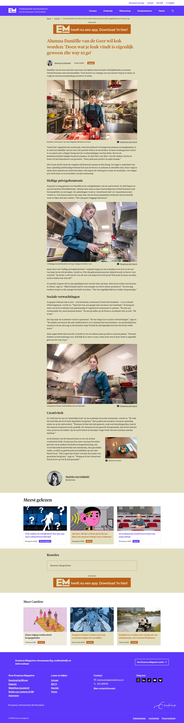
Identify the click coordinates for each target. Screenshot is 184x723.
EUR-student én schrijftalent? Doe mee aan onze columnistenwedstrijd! (44, 535)
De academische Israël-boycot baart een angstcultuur (137, 535)
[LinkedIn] (144, 680)
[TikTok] (149, 680)
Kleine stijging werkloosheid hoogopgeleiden (38, 636)
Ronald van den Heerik (128, 142)
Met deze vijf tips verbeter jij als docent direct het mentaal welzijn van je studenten (92, 535)
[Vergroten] (134, 205)
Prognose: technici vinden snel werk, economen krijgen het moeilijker (89, 636)
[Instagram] (138, 680)
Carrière (91, 63)
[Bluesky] (160, 680)
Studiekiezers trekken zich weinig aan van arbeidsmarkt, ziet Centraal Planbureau (138, 636)
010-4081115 (102, 683)
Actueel (57, 19)
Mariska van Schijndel (63, 63)
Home (49, 19)
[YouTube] (155, 680)
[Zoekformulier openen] (172, 10)
